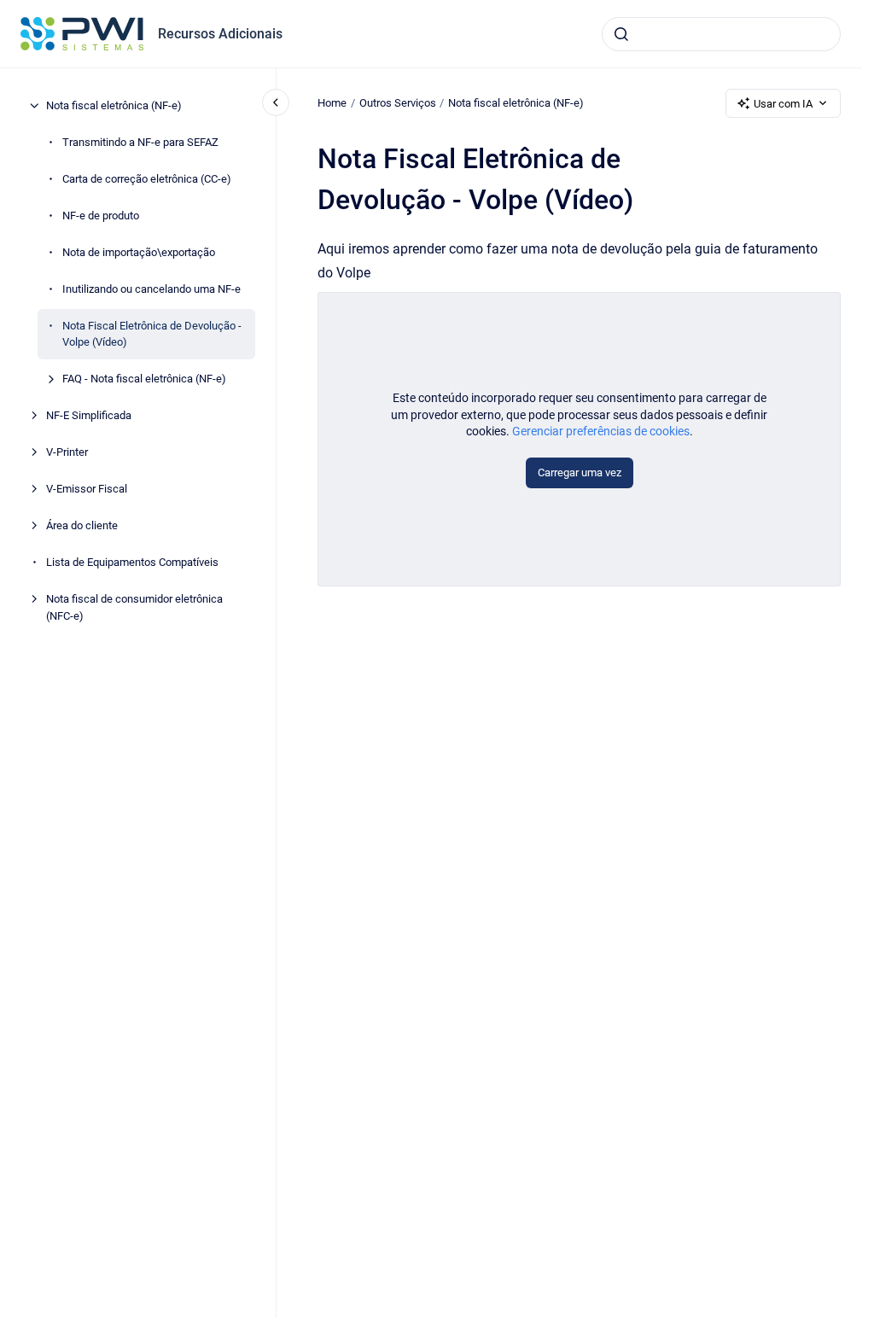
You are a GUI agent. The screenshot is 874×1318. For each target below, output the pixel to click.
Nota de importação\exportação (138, 252)
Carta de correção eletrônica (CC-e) (146, 178)
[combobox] (721, 34)
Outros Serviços (397, 102)
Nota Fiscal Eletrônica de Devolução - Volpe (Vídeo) (152, 334)
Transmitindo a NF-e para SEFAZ (140, 142)
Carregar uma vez (579, 472)
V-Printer (67, 452)
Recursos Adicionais (220, 34)
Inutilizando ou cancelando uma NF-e (151, 289)
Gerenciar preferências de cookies (601, 431)
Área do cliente (82, 525)
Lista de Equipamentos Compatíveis (132, 562)
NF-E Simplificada (88, 415)
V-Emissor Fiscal (86, 488)
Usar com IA (783, 103)
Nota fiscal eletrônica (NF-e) (114, 105)
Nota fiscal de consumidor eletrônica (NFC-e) (134, 607)
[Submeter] (621, 34)
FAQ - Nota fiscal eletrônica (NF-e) (144, 378)
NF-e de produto (100, 215)
